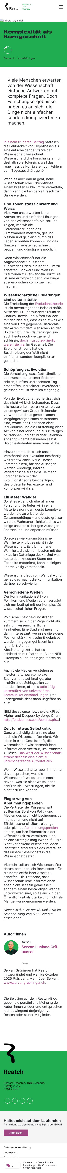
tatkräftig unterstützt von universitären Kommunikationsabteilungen (29, 691)
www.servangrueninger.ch (24, 982)
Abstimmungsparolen (41, 828)
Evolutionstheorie (49, 304)
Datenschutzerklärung (17, 1147)
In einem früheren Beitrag (24, 142)
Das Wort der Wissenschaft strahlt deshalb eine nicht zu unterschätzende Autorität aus (33, 757)
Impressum (10, 1152)
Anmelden (16, 1132)
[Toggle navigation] (61, 6)
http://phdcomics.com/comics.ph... (31, 720)
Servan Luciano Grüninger (19, 58)
